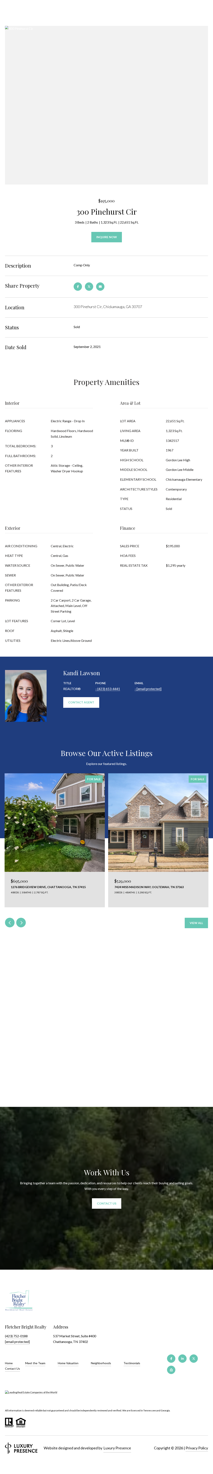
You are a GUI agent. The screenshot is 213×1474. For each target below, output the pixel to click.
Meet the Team (35, 1363)
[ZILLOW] (171, 1370)
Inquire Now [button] (106, 237)
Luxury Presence (117, 1448)
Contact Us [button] (106, 1203)
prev (10, 922)
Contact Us (12, 1368)
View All (196, 923)
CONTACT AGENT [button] (81, 702)
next (21, 922)
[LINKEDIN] (182, 1358)
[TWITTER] (193, 1358)
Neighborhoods (101, 1363)
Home (9, 1363)
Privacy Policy (197, 1448)
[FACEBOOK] (171, 1358)
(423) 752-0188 (16, 1336)
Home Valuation (68, 1363)
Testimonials (132, 1363)
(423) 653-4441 (108, 689)
